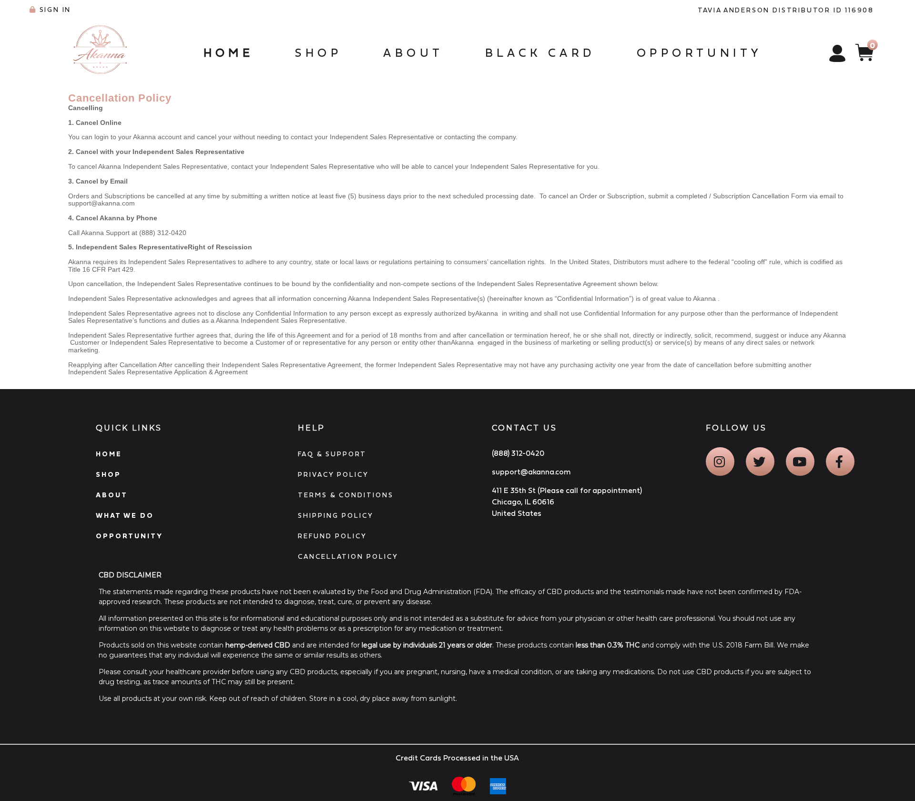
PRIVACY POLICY (333, 474)
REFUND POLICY (332, 536)
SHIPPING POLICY (336, 515)
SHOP (108, 474)
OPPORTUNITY (129, 536)
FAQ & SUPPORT (332, 454)
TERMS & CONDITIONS (346, 495)
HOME (109, 454)
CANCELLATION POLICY (348, 556)
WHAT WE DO (125, 515)
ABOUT (112, 495)
